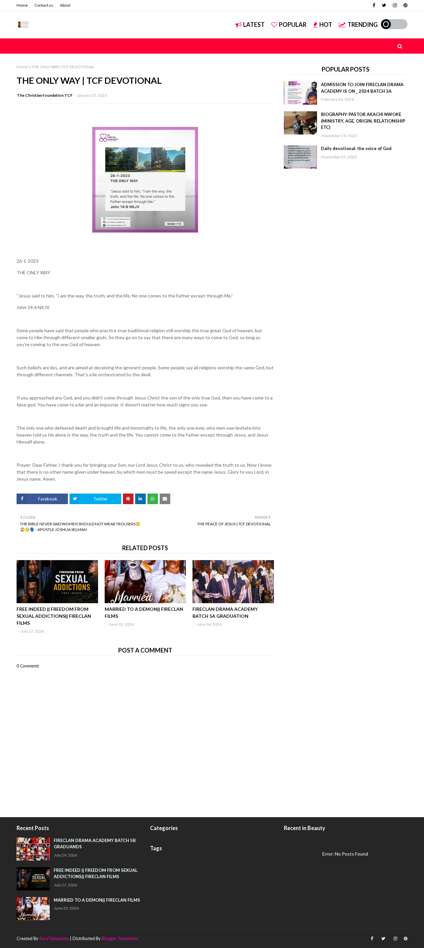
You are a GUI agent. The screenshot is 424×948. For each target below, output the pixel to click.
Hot (325, 24)
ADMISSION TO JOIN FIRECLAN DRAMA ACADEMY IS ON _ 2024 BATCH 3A (362, 88)
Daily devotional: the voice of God (356, 148)
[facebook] (374, 5)
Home (22, 5)
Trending (362, 24)
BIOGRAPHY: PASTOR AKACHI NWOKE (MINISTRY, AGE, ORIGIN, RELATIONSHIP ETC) (363, 121)
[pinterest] (404, 5)
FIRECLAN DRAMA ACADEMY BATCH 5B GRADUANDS (95, 844)
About (65, 5)
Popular (292, 24)
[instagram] (394, 5)
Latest (254, 24)
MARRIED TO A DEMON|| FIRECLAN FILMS (144, 612)
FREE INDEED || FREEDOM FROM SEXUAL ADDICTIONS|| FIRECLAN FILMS (54, 616)
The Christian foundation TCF (45, 95)
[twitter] (384, 5)
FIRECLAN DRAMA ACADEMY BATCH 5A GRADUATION (225, 612)
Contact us (43, 5)
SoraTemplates (54, 938)
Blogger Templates (120, 938)
